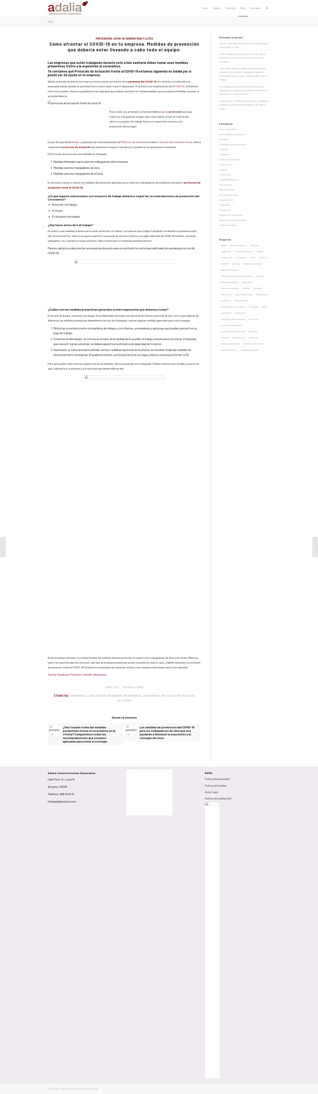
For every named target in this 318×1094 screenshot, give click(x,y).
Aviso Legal (211, 792)
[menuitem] (205, 8)
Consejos (224, 139)
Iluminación (225, 174)
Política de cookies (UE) (218, 798)
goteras (245, 288)
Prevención (104, 38)
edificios (260, 276)
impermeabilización (244, 294)
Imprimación (225, 184)
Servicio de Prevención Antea (176, 142)
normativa (253, 307)
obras (264, 307)
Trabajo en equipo (228, 225)
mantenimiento (241, 300)
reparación (253, 337)
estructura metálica (229, 282)
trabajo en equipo (229, 350)
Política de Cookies (216, 785)
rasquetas (253, 331)
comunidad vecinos (243, 251)
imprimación (262, 294)
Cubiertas (224, 154)
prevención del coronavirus (141, 695)
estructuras (247, 282)
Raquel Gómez (135, 687)
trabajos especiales (249, 350)
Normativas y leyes (139, 38)
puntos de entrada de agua (233, 331)
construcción (227, 257)
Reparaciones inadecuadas (233, 220)
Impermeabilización (229, 179)
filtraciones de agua (230, 288)
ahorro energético (238, 245)
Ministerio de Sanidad (133, 142)
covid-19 (263, 257)
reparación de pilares (230, 343)
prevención (114, 695)
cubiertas (236, 264)
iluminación (226, 294)
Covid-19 (119, 38)
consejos (259, 251)
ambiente (254, 245)
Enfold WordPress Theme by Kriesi (83, 1089)
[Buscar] (267, 8)
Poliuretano (225, 204)
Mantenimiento (226, 189)
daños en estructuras (252, 264)
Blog (50, 21)
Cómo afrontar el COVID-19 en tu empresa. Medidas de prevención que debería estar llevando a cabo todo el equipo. (244, 104)
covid (91, 695)
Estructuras (225, 164)
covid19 (100, 695)
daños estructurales (229, 270)
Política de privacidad (217, 778)
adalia (224, 245)
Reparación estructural (231, 215)
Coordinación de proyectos (233, 144)
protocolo (168, 695)
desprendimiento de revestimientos (237, 276)
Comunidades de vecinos (232, 134)
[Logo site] (68, 8)
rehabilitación (238, 337)
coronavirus (78, 695)
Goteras (223, 169)
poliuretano (226, 313)
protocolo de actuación (232, 325)
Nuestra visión (226, 199)
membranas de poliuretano (233, 307)
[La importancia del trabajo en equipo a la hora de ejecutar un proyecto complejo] (3, 547)
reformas (225, 337)
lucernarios (226, 300)
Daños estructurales (229, 159)
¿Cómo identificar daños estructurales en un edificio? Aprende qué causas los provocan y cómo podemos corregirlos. (242, 57)
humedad (257, 288)
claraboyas (226, 251)
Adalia (75, 142)
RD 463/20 (178, 86)
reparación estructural (253, 343)
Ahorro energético (228, 129)
